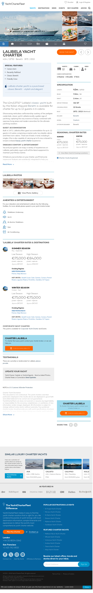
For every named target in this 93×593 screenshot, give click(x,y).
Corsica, (44, 278)
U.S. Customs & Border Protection (21, 387)
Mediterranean (18, 271)
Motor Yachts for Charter (27, 14)
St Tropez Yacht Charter (53, 509)
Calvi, (33, 278)
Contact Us (7, 559)
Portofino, (32, 280)
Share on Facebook (71, 425)
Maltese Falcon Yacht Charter (55, 534)
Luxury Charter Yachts (10, 14)
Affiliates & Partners (34, 559)
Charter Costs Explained (68, 158)
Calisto (49, 471)
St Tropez (45, 280)
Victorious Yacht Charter (53, 540)
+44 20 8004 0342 (12, 540)
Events (62, 8)
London (6, 537)
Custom (76, 120)
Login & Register (84, 2)
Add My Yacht (19, 559)
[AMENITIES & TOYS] (38, 44)
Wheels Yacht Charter (52, 537)
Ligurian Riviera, (23, 280)
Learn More (69, 587)
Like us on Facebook (5, 554)
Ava (28, 471)
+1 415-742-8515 (11, 547)
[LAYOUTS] (30, 44)
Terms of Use (56, 574)
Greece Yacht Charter (52, 518)
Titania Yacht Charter (52, 546)
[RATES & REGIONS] (47, 44)
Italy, (19, 274)
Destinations (43, 8)
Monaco (23, 274)
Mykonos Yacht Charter (53, 521)
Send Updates (31, 377)
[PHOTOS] (13, 44)
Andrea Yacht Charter (52, 543)
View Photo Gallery (30, 193)
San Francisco (9, 544)
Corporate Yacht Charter (29, 329)
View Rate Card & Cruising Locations (74, 153)
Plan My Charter (13, 532)
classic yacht (38, 102)
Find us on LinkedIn (22, 554)
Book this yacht (67, 52)
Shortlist (70, 2)
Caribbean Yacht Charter (53, 525)
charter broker (39, 341)
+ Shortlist (85, 44)
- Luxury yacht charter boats (13, 4)
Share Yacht (76, 425)
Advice (84, 8)
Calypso (69, 471)
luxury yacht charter (23, 141)
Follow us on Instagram (17, 554)
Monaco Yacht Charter (53, 512)
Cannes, (38, 278)
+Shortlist (89, 14)
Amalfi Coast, (26, 278)
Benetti (32, 105)
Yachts (33, 8)
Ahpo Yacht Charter (52, 550)
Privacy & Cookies (68, 574)
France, (14, 274)
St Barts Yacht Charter (53, 515)
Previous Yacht (81, 52)
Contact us (33, 532)
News (54, 8)
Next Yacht (88, 52)
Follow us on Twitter (11, 554)
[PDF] (64, 44)
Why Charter (72, 8)
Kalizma (88, 471)
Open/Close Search (89, 8)
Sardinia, (39, 280)
